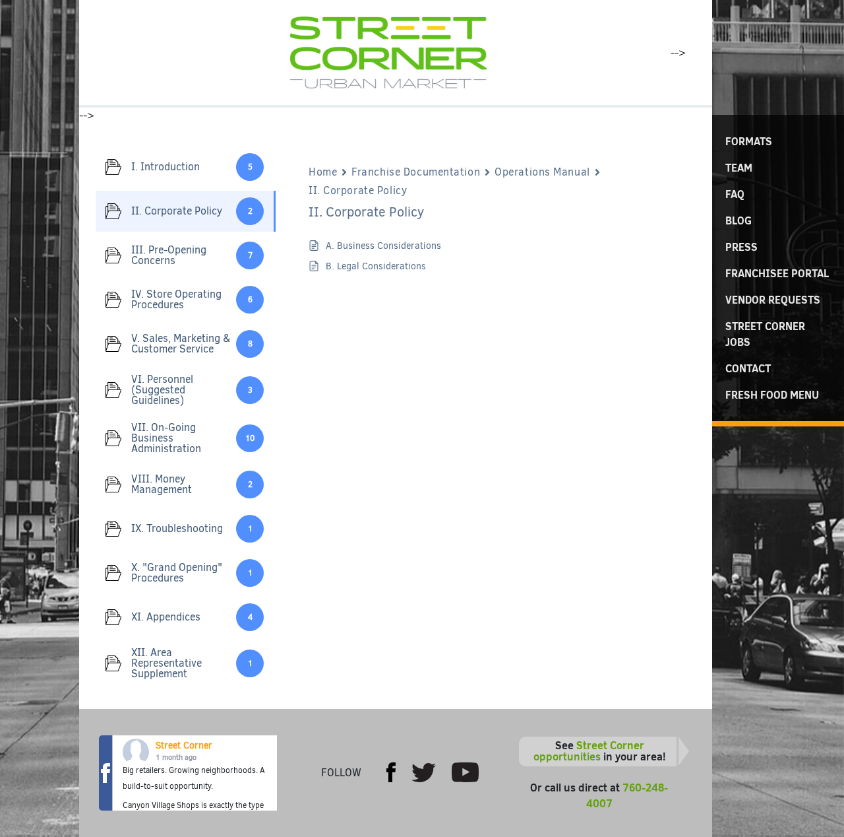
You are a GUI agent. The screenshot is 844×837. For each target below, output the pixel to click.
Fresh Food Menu (772, 394)
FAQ (734, 194)
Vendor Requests (772, 299)
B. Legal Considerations (376, 266)
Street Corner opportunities (588, 751)
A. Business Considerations (383, 246)
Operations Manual (542, 172)
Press (741, 247)
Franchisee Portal (777, 273)
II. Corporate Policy (358, 190)
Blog (738, 220)
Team (738, 167)
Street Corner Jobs (765, 334)
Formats (748, 141)
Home (323, 172)
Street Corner (184, 745)
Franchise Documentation (415, 172)
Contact (748, 368)
